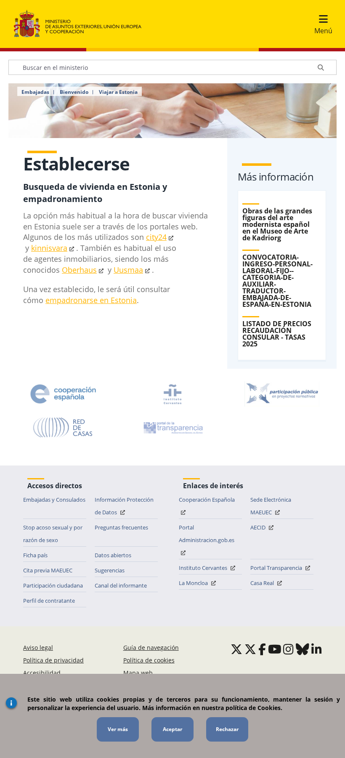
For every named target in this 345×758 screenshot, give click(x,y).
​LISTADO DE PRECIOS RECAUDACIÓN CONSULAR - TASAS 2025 (276, 333)
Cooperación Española (207, 499)
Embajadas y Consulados (54, 499)
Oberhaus (79, 270)
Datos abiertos (113, 555)
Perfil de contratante (49, 600)
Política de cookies (149, 660)
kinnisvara (49, 248)
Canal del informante (121, 585)
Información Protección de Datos (124, 506)
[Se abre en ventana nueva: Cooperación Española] (63, 394)
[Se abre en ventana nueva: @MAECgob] (236, 649)
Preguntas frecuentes (121, 527)
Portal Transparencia (276, 568)
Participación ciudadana (53, 585)
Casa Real (262, 583)
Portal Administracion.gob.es (206, 534)
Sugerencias (110, 570)
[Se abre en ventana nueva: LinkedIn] (316, 649)
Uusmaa (128, 270)
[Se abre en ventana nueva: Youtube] (274, 649)
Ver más (118, 729)
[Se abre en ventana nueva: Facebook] (262, 649)
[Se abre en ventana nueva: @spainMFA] (250, 649)
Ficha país (35, 555)
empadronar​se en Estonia (91, 300)
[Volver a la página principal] (82, 24)
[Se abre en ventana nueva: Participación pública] (281, 394)
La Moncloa (194, 583)
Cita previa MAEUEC (47, 570)
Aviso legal (38, 648)
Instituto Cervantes (203, 568)
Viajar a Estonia (118, 92)
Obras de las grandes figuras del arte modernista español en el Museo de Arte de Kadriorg (277, 224)
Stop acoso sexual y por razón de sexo (52, 534)
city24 (156, 237)
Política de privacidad (53, 660)
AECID (258, 527)
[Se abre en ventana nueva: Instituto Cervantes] (172, 394)
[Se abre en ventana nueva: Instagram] (288, 649)
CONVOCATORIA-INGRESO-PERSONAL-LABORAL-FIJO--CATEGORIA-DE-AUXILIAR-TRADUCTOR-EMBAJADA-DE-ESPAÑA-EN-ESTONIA (277, 281)
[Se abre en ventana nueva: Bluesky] (302, 649)
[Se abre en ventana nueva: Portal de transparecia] (172, 427)
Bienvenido (74, 92)
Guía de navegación (151, 648)
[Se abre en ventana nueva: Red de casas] (63, 427)
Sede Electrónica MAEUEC (270, 506)
